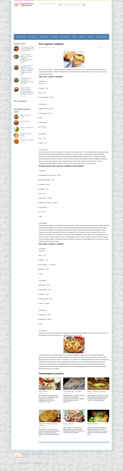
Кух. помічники (21, 37)
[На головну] (24, 5)
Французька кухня (42, 393)
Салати (74, 37)
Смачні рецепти (65, 37)
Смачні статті (90, 393)
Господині (90, 37)
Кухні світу (31, 37)
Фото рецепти (44, 37)
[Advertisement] (61, 21)
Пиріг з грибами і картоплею (96, 391)
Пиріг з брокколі (92, 424)
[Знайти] (84, 4)
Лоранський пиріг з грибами (72, 391)
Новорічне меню (101, 37)
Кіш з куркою (43, 391)
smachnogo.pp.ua (38, 463)
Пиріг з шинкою (68, 424)
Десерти (82, 37)
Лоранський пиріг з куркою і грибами (48, 424)
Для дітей (54, 37)
